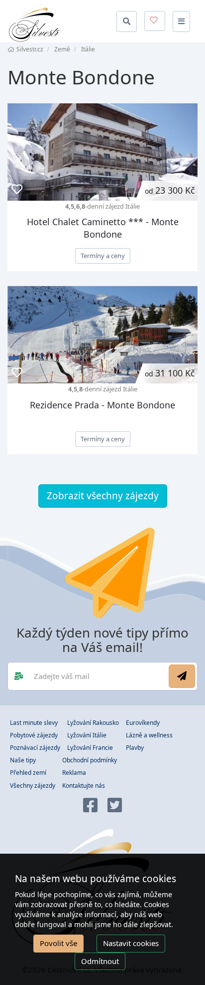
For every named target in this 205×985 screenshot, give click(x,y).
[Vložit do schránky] (16, 189)
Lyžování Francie (90, 747)
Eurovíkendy (143, 722)
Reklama (74, 772)
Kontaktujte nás (83, 785)
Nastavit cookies (131, 943)
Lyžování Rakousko (93, 722)
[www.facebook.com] (90, 806)
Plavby (135, 747)
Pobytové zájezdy (34, 735)
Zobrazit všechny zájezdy (103, 495)
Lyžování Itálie (86, 735)
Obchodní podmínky (89, 760)
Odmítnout (100, 961)
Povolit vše (58, 943)
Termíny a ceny (103, 255)
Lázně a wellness (149, 735)
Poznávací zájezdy (35, 747)
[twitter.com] (114, 806)
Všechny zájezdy (32, 785)
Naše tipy (23, 760)
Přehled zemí (28, 772)
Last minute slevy (34, 722)
